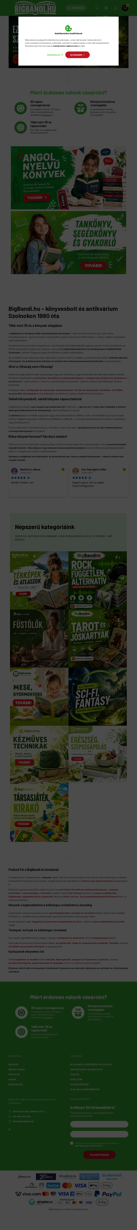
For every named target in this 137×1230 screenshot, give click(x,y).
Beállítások (53, 54)
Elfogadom (76, 55)
